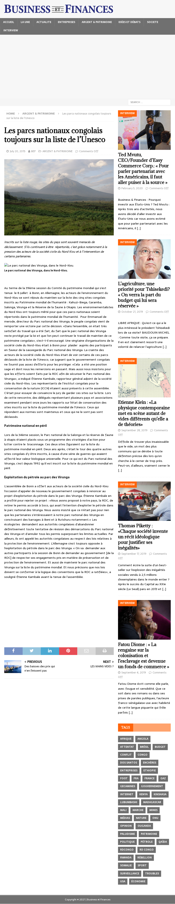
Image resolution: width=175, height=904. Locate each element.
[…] (139, 228)
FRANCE (149, 778)
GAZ (163, 778)
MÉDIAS (125, 818)
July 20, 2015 (17, 151)
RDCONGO (127, 850)
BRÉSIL (144, 747)
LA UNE (25, 22)
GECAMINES (127, 786)
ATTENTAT (127, 747)
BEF (33, 151)
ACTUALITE (43, 22)
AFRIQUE (125, 739)
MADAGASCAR (152, 802)
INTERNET (126, 794)
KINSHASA (160, 794)
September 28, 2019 (134, 430)
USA (122, 881)
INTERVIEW (10, 30)
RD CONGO (147, 850)
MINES (153, 810)
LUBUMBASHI (128, 802)
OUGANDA (144, 826)
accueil (8, 22)
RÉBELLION (144, 857)
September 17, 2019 (133, 554)
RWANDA (125, 857)
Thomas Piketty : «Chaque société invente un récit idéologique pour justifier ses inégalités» (143, 537)
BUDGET (160, 747)
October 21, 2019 (132, 311)
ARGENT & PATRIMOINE (97, 22)
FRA (136, 778)
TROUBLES (152, 873)
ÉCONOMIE (138, 881)
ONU (155, 818)
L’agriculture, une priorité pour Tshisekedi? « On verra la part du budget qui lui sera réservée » (144, 295)
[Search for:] (149, 102)
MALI (123, 810)
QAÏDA (163, 842)
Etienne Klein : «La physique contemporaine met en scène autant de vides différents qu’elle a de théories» (144, 413)
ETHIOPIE (149, 770)
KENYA (143, 794)
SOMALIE (126, 865)
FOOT (124, 778)
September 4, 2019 (133, 672)
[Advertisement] (87, 66)
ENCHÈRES (149, 763)
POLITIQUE (127, 842)
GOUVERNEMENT (152, 786)
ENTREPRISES (66, 22)
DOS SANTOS (128, 763)
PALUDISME (127, 834)
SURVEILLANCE (129, 873)
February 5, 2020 (132, 188)
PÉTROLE (147, 842)
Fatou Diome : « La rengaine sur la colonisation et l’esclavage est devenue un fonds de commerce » (143, 655)
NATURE (141, 818)
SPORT (142, 865)
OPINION (126, 826)
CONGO (142, 755)
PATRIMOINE (149, 834)
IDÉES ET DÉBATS (129, 22)
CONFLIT (126, 755)
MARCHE (138, 810)
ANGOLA (142, 739)
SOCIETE (152, 22)
